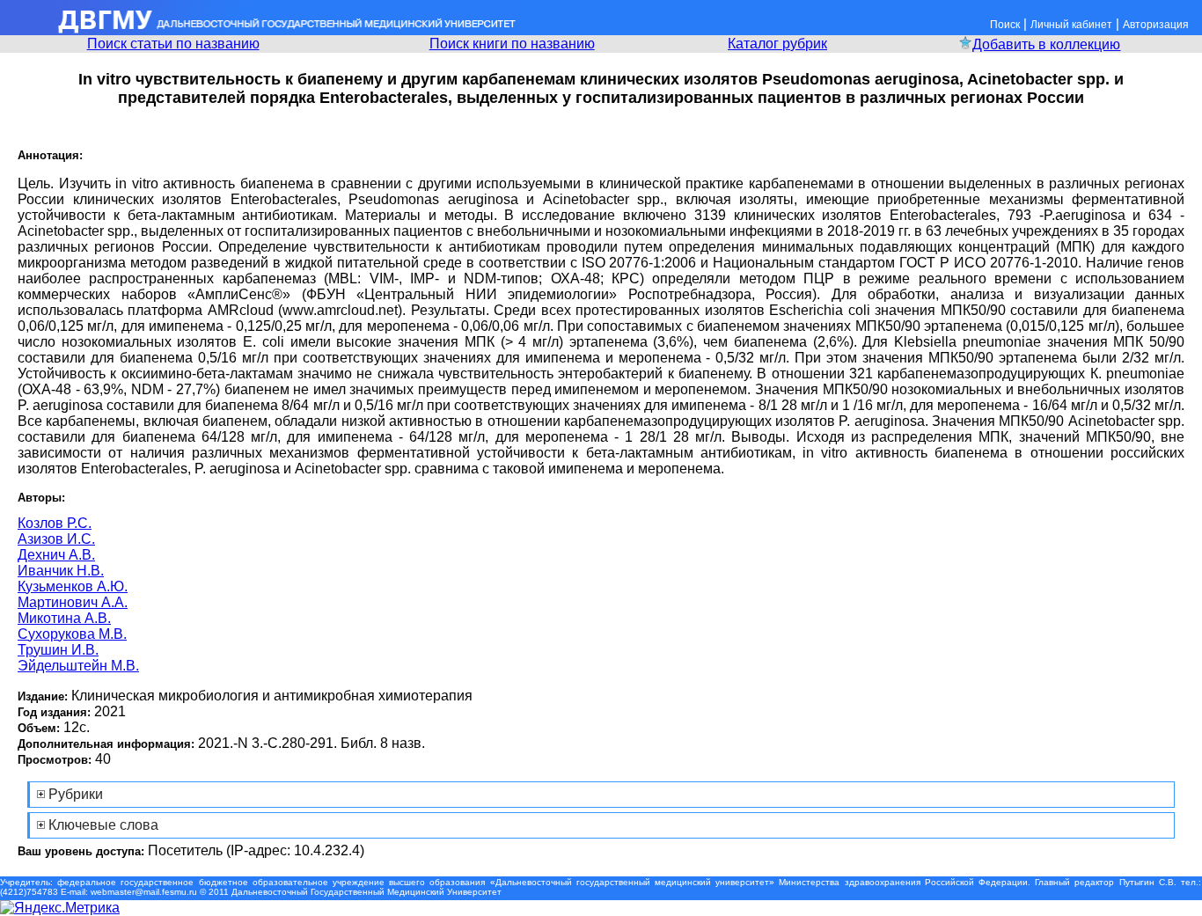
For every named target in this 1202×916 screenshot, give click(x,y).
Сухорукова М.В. (72, 634)
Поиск (1005, 24)
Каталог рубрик (777, 43)
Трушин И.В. (58, 649)
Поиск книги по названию (512, 43)
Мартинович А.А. (73, 602)
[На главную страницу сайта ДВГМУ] (259, 30)
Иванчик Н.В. (61, 570)
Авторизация (1156, 24)
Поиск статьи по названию (173, 43)
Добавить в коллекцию (1046, 44)
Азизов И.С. (56, 538)
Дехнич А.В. (56, 554)
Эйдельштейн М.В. (78, 665)
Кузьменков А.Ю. (73, 586)
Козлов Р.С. (55, 523)
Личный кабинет (1071, 24)
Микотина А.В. (64, 618)
